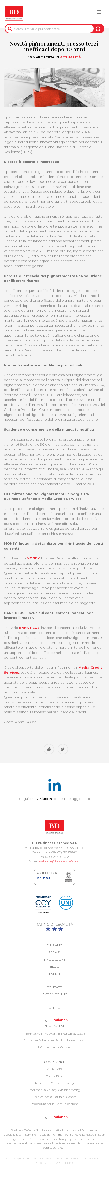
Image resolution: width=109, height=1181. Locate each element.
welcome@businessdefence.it (60, 861)
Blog (54, 966)
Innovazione (55, 959)
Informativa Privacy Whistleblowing (54, 1090)
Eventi (54, 974)
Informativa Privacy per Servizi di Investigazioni (54, 1040)
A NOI (98, 28)
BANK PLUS (29, 628)
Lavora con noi (54, 994)
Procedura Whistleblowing (54, 1083)
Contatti (54, 987)
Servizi (54, 952)
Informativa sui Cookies (54, 1047)
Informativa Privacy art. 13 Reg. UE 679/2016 (55, 1033)
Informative (54, 1026)
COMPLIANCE (54, 1062)
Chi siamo (54, 945)
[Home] (14, 13)
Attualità (70, 57)
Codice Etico (54, 1076)
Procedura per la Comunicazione (54, 1104)
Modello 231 (54, 1069)
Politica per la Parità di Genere (54, 1097)
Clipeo (54, 1008)
